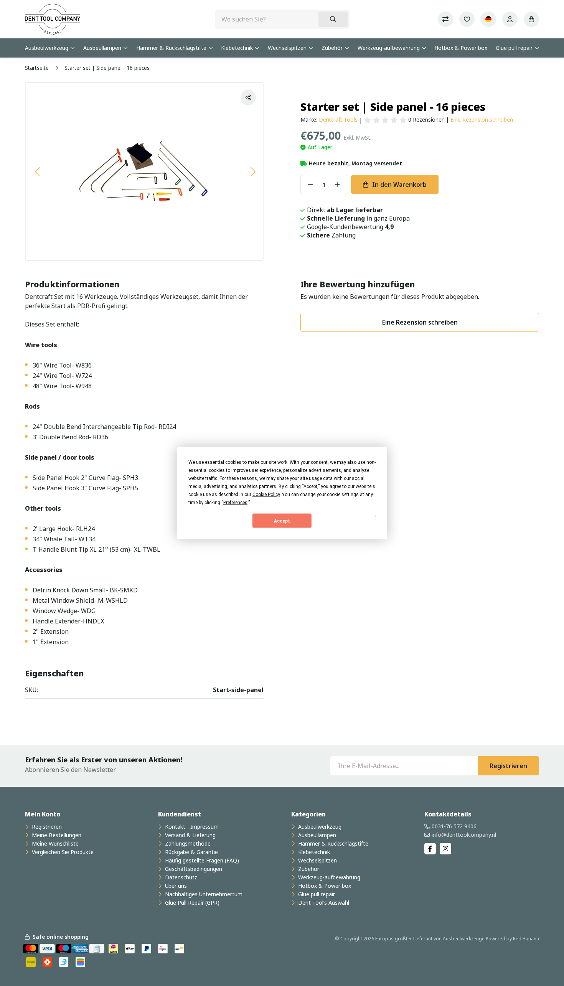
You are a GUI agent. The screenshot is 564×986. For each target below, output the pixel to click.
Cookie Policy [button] (266, 494)
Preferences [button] (235, 502)
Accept (282, 520)
